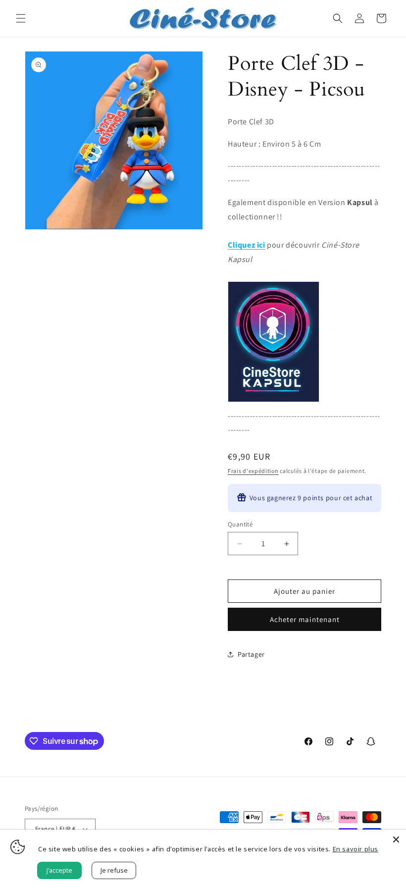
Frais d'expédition (253, 470)
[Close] (396, 839)
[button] (21, 18)
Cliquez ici (246, 245)
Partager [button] (251, 654)
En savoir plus (355, 848)
